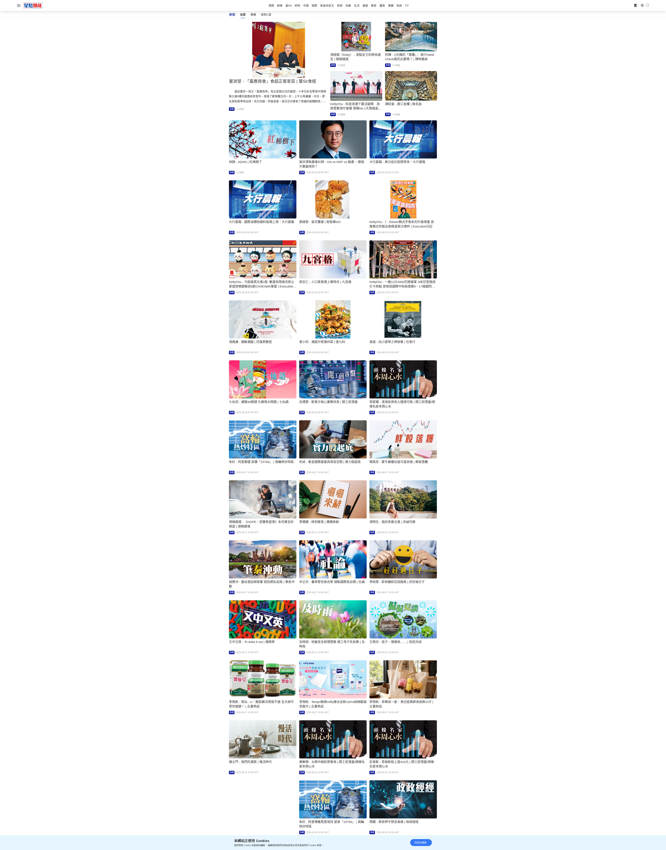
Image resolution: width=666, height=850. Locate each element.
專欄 (253, 14)
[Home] (33, 5)
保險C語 (266, 14)
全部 (243, 14)
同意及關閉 (420, 842)
